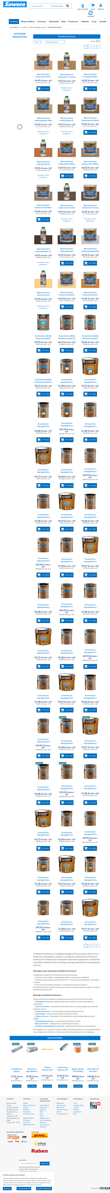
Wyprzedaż (54, 21)
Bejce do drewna (42, 1023)
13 (94, 47)
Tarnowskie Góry (28, 1114)
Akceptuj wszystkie (44, 1188)
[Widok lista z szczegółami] (97, 41)
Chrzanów (26, 1120)
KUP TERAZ (45, 89)
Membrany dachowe (43, 1108)
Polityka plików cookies (78, 1106)
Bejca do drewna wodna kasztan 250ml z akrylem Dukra (90, 120)
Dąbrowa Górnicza (29, 1105)
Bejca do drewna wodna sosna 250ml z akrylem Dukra (67, 294)
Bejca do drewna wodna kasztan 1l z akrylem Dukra (67, 120)
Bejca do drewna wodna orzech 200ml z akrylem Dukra (90, 163)
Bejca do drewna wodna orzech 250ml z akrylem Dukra (43, 207)
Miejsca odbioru (28, 21)
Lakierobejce (41, 1014)
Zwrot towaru (61, 1105)
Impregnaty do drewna (44, 1001)
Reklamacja (60, 1107)
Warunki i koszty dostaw (62, 1111)
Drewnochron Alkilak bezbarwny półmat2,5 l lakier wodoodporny (43, 381)
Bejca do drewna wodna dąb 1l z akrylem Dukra (67, 76)
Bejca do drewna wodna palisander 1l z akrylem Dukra (43, 251)
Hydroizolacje (44, 1105)
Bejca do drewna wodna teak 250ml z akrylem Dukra (90, 294)
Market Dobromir (29, 1124)
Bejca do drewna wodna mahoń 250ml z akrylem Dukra (66, 163)
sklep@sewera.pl (12, 1112)
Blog (63, 21)
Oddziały (85, 21)
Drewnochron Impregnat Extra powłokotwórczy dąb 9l (43, 560)
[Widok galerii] (99, 41)
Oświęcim (26, 1122)
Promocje (42, 21)
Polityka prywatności (77, 1111)
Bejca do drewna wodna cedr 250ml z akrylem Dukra (43, 76)
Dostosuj (7, 1188)
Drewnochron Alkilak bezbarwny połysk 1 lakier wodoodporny (43, 338)
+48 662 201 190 (12, 1116)
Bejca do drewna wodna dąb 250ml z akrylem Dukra (90, 76)
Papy (41, 1114)
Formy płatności (62, 1114)
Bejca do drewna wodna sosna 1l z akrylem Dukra (43, 294)
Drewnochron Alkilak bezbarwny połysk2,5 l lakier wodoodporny (66, 338)
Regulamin (60, 1103)
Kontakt (103, 21)
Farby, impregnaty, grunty (37, 27)
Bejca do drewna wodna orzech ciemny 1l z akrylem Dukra (66, 207)
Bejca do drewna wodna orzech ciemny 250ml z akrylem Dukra (90, 207)
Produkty (14, 21)
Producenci (73, 21)
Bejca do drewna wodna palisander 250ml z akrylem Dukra (67, 251)
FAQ (74, 1114)
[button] (97, 1066)
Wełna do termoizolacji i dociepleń (44, 1125)
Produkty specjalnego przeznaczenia (50, 1026)
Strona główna (14, 27)
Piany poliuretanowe (45, 1117)
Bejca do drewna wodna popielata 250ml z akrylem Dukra (90, 251)
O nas (94, 21)
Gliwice (25, 1107)
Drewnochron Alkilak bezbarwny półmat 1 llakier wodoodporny (90, 338)
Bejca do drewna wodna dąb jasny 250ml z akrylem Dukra (43, 120)
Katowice (26, 1109)
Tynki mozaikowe (45, 1120)
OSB (41, 1112)
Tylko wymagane (24, 1188)
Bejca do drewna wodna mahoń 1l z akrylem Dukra (43, 164)
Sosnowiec (26, 1112)
